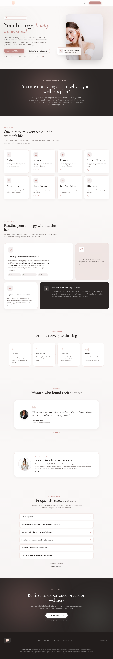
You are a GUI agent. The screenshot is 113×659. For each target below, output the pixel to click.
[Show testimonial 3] (58, 432)
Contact (60, 3)
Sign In (85, 3)
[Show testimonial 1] (53, 432)
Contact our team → (56, 566)
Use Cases (37, 3)
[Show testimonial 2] (55, 432)
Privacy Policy (55, 640)
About (53, 3)
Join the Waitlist (95, 3)
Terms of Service (67, 640)
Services (47, 3)
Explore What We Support (38, 51)
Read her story (40, 472)
